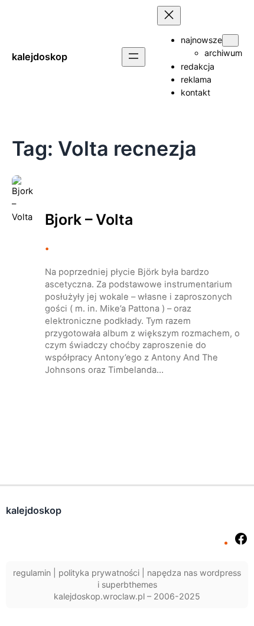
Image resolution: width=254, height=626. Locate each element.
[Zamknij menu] (169, 15)
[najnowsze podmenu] (230, 40)
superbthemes (129, 584)
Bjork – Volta (89, 219)
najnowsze (201, 40)
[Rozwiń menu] (133, 57)
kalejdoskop (39, 57)
